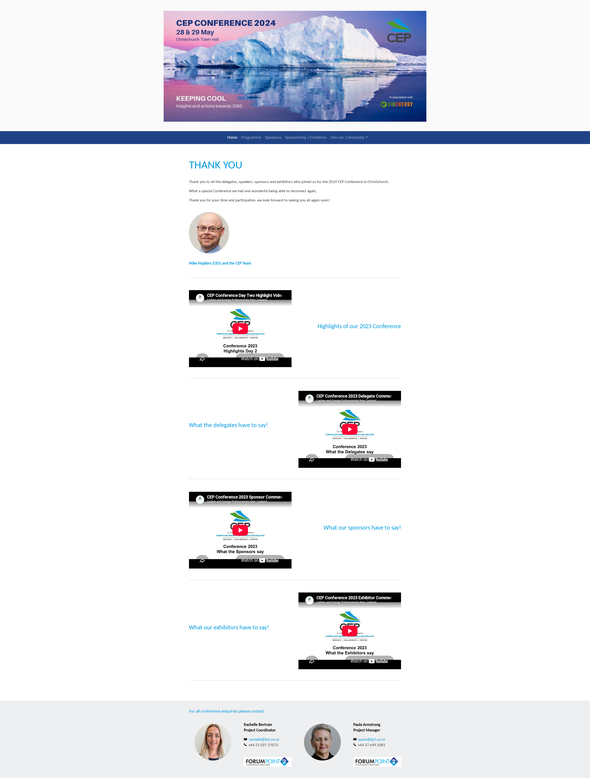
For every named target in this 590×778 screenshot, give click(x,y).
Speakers (273, 137)
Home (232, 137)
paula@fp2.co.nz (371, 740)
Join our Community (347, 137)
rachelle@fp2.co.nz (264, 740)
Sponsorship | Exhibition (305, 137)
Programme (251, 137)
